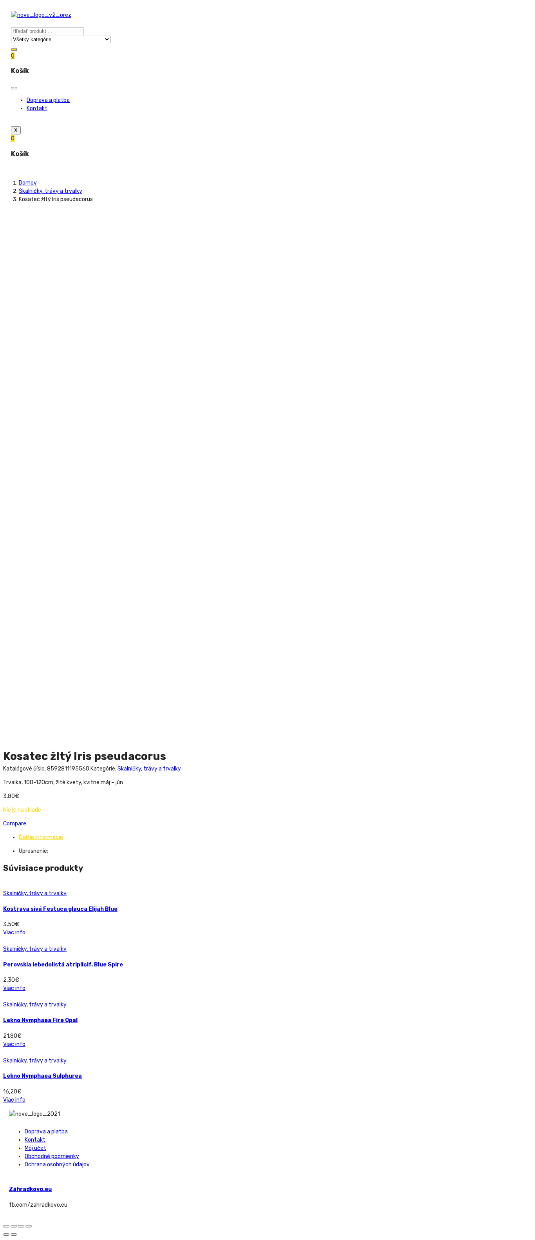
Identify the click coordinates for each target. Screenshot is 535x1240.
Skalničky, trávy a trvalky (50, 191)
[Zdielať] (14, 1226)
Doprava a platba (48, 100)
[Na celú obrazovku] (21, 1226)
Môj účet (35, 1148)
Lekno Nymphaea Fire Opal (40, 1020)
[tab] (275, 837)
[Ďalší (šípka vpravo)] (14, 1234)
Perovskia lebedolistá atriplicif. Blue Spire (63, 964)
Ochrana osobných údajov (57, 1164)
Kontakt (37, 108)
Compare (14, 823)
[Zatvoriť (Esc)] (6, 1226)
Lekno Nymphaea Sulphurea (42, 1076)
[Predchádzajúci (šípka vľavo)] (6, 1234)
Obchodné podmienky (52, 1156)
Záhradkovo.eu (30, 1189)
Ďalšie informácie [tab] (41, 837)
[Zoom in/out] (28, 1226)
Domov (28, 182)
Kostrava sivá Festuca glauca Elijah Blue (60, 909)
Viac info (14, 932)
